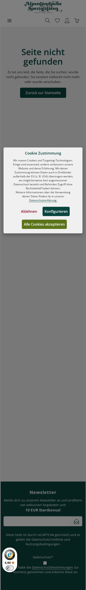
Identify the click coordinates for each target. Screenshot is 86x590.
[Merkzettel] (57, 20)
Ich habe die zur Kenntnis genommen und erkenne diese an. (46, 569)
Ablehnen (29, 211)
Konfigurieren (56, 211)
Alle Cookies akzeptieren (44, 224)
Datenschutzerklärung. (43, 200)
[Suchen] (47, 20)
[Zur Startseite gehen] (43, 7)
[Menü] (9, 20)
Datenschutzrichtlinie (47, 539)
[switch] (10, 568)
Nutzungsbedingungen (43, 544)
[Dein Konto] (67, 20)
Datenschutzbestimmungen (52, 567)
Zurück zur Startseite (43, 92)
